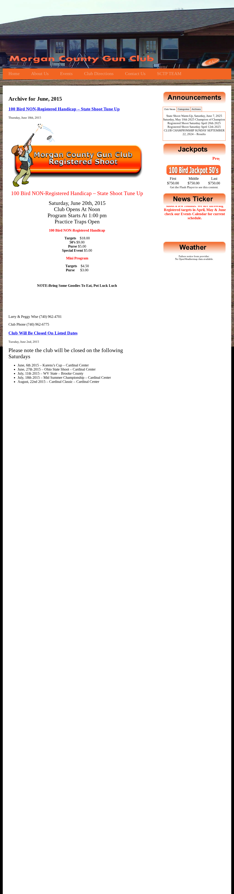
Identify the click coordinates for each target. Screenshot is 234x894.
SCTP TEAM (169, 73)
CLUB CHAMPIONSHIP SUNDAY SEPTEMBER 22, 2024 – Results (194, 132)
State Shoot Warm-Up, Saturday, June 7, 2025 (194, 116)
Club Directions (99, 73)
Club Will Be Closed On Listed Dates (42, 333)
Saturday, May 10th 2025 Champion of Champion (194, 119)
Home (14, 73)
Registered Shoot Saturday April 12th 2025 (194, 126)
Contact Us (135, 73)
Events (66, 73)
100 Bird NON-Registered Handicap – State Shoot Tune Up (64, 109)
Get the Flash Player (182, 187)
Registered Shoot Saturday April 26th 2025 (194, 123)
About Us (40, 73)
